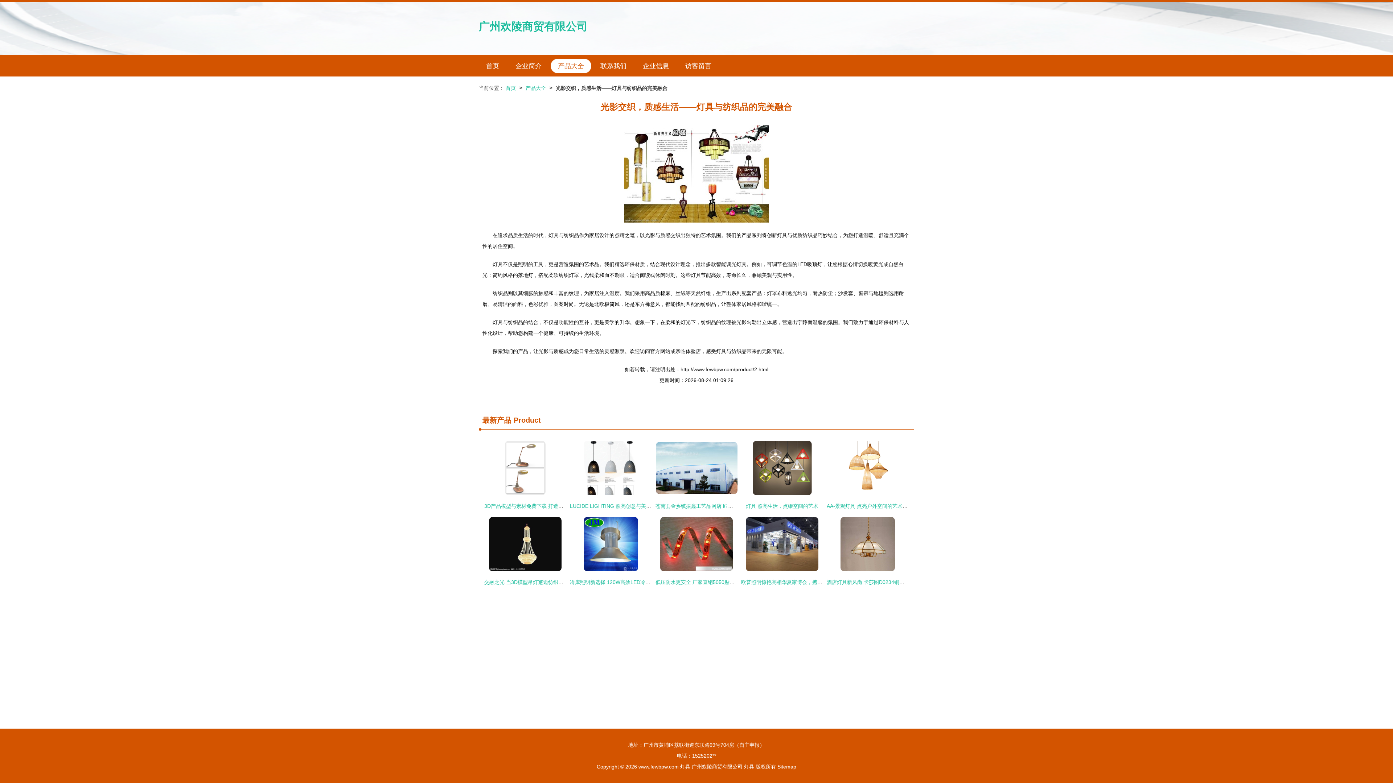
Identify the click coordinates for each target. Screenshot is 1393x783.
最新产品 (496, 420)
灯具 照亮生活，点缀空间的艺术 (782, 506)
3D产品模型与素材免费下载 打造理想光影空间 (536, 506)
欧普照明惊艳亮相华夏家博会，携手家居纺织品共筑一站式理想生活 (817, 582)
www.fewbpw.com (658, 767)
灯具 (685, 767)
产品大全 (571, 66)
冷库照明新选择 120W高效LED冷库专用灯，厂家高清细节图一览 (643, 582)
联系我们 (613, 66)
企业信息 (656, 66)
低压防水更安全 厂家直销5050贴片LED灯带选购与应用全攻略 (725, 582)
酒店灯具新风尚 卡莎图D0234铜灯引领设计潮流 (881, 582)
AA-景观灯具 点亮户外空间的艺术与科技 (872, 506)
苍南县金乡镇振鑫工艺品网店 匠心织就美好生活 (710, 506)
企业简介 (528, 66)
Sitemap (786, 767)
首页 (492, 66)
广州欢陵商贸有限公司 (533, 26)
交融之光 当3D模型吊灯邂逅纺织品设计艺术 (534, 582)
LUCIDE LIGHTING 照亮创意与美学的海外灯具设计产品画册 (638, 506)
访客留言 (698, 66)
